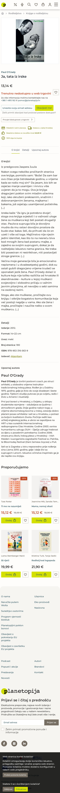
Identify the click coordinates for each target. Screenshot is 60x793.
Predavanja (7, 672)
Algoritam (16, 356)
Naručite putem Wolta (10, 604)
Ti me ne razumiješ (11, 506)
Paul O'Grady (8, 72)
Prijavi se (51, 722)
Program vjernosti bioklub (11, 618)
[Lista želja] (36, 4)
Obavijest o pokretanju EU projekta (9, 637)
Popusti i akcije (9, 666)
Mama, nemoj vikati (42, 506)
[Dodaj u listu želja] (56, 92)
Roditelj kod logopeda (43, 560)
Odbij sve (8, 789)
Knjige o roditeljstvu (37, 13)
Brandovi (39, 666)
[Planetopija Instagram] (14, 743)
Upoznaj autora (40, 150)
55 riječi (5, 560)
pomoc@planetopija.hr (29, 100)
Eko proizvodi (41, 602)
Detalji (25, 150)
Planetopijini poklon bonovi (12, 627)
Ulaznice (39, 596)
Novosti (5, 678)
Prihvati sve (21, 789)
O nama (5, 596)
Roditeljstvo (15, 13)
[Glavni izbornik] (56, 4)
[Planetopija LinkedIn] (24, 743)
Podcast (5, 661)
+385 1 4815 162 (8, 100)
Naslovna (39, 607)
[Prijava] (49, 4)
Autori (37, 661)
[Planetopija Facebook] (4, 743)
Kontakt (38, 672)
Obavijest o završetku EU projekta (13, 647)
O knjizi (16, 150)
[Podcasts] (22, 4)
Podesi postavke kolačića (15, 775)
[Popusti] (15, 4)
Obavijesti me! (44, 108)
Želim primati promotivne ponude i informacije (26, 731)
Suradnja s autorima (12, 611)
